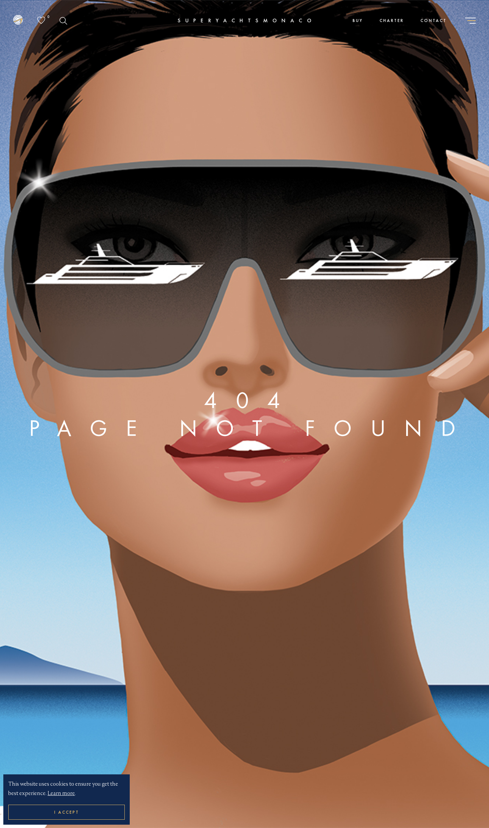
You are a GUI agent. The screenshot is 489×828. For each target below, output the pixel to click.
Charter (392, 20)
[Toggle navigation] (470, 21)
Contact (433, 20)
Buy (358, 20)
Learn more (61, 793)
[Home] (18, 20)
